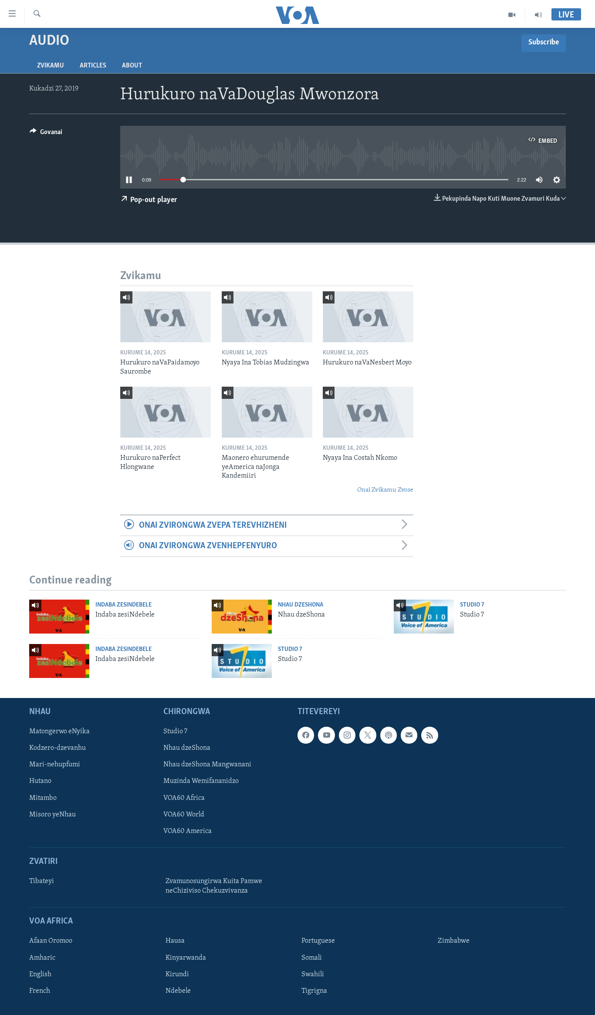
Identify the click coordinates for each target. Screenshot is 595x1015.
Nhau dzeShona (300, 605)
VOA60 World (183, 814)
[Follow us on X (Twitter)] (367, 735)
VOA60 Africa (184, 798)
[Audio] (538, 14)
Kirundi (177, 974)
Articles (93, 65)
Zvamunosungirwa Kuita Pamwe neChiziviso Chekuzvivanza (214, 886)
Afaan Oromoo (50, 940)
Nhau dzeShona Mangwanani (207, 764)
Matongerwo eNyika (59, 731)
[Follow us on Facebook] (306, 735)
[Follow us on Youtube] (326, 735)
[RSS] (429, 735)
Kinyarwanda (186, 957)
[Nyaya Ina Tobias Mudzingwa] (267, 316)
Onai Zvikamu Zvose (385, 490)
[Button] (46, 134)
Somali (311, 957)
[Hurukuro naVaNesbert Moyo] (368, 316)
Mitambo (43, 798)
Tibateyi (41, 881)
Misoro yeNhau (52, 814)
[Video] (512, 14)
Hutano (40, 781)
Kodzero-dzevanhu (57, 748)
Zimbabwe (454, 940)
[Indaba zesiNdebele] (59, 617)
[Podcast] (388, 735)
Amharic (42, 957)
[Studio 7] (424, 617)
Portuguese (318, 940)
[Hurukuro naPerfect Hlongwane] (165, 412)
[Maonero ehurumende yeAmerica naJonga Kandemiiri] (267, 412)
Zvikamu (50, 65)
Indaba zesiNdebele (123, 605)
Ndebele (178, 991)
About (132, 65)
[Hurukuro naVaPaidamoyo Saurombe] (165, 316)
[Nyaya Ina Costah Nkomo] (368, 412)
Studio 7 (472, 605)
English (40, 974)
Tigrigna (314, 991)
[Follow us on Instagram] (347, 735)
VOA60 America (187, 831)
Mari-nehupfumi (54, 764)
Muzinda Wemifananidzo (201, 781)
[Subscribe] (409, 735)
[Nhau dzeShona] (242, 617)
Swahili (312, 974)
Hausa (175, 940)
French (39, 991)
